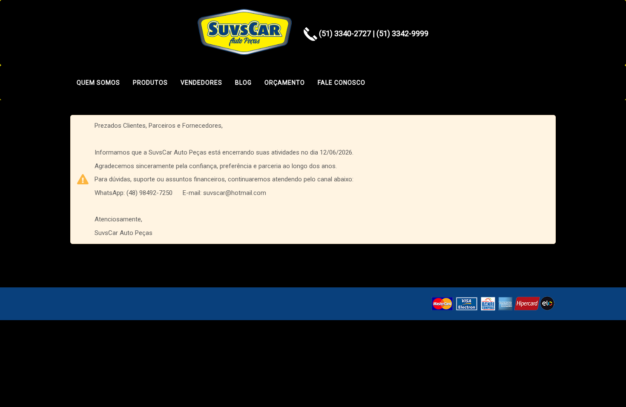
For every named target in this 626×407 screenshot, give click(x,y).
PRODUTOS (150, 82)
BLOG (243, 82)
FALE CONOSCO (341, 82)
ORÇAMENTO (284, 82)
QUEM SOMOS (98, 82)
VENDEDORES (201, 82)
